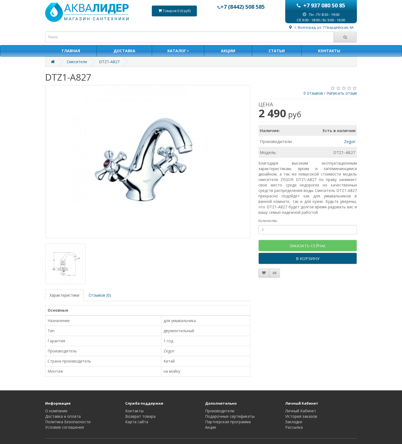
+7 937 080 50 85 (324, 5)
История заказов (301, 416)
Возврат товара (140, 416)
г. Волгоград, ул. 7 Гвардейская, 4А (324, 27)
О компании (56, 410)
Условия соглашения (64, 427)
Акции (210, 427)
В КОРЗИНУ (307, 258)
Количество (267, 220)
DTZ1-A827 (109, 61)
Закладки (293, 421)
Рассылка (294, 427)
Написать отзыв (342, 93)
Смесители (77, 61)
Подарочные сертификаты (230, 416)
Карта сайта (136, 421)
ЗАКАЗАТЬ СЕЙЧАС (307, 245)
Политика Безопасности (68, 421)
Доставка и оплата (63, 416)
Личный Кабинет (300, 410)
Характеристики (64, 295)
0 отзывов (313, 93)
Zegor (350, 141)
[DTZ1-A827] (147, 161)
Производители (219, 410)
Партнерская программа (228, 421)
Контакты (134, 410)
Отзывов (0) (100, 295)
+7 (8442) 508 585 (242, 6)
